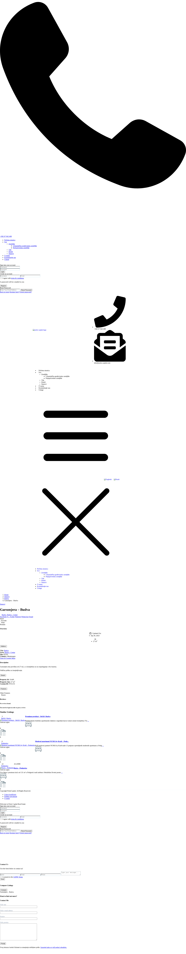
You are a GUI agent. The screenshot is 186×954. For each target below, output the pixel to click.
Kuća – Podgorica (20, 768)
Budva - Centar (12, 615)
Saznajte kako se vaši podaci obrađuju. (53, 947)
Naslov (2, 916)
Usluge (6, 259)
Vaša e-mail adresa (6, 910)
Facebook (3, 617)
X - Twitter (11, 617)
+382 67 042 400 (6, 236)
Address (3, 646)
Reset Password (26, 290)
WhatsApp (25, 617)
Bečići (3, 718)
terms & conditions (17, 278)
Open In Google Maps (7, 658)
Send (2, 879)
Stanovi (11, 254)
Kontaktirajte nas (10, 257)
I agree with (13, 278)
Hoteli (11, 252)
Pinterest (18, 617)
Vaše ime (3, 905)
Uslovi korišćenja (10, 794)
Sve (5, 242)
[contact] (2, 858)
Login (2, 272)
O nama (7, 255)
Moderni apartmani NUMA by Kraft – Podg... (52, 741)
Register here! (14, 292)
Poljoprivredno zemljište (21, 248)
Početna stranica (9, 240)
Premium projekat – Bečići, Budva (37, 716)
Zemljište (12, 244)
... (88, 721)
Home (6, 595)
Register (3, 286)
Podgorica (4, 743)
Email (31, 617)
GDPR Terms (18, 877)
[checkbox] (1, 877)
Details (3, 675)
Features (3, 689)
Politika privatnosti (10, 796)
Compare (3, 890)
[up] (0, 858)
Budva (6, 599)
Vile (10, 250)
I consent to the (13, 877)
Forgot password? (25, 292)
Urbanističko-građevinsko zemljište (25, 246)
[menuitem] (108, 479)
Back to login (4, 292)
